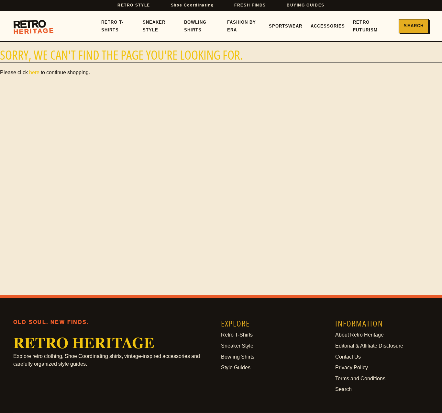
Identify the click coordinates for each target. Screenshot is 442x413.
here (34, 72)
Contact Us (348, 357)
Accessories (328, 26)
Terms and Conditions (360, 378)
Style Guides (235, 367)
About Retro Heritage (359, 335)
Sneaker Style (154, 26)
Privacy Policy (351, 367)
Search (413, 25)
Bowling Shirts (195, 26)
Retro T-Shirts (112, 26)
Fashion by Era (241, 26)
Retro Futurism (365, 26)
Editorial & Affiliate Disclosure (369, 346)
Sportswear (285, 26)
